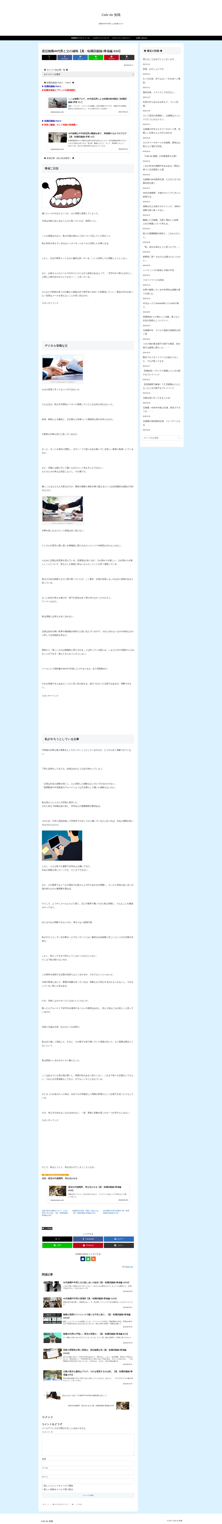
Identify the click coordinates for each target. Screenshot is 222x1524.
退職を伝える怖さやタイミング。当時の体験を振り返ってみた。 (161, 208)
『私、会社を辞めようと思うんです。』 (161, 247)
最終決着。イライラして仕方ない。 (159, 92)
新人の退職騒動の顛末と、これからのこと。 (161, 235)
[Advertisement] (88, 321)
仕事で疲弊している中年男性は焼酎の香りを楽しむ (161, 292)
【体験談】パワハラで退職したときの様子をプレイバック (161, 373)
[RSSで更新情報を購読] (93, 1259)
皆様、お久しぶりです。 (154, 69)
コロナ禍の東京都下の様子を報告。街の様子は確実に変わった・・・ (161, 346)
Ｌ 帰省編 (48, 1228)
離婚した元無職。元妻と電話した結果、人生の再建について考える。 (161, 222)
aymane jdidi (61, 382)
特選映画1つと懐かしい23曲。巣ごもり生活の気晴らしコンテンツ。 (161, 319)
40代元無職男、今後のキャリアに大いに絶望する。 (162, 195)
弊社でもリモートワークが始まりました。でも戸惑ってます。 (160, 359)
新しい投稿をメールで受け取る (58, 1489)
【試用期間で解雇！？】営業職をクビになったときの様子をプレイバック (161, 386)
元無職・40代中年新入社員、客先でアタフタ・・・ (162, 410)
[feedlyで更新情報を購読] (88, 1259)
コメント (47, 1432)
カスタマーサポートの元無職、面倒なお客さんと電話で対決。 (161, 144)
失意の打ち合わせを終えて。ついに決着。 (160, 104)
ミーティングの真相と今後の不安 (158, 270)
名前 (44, 1459)
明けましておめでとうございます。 (159, 59)
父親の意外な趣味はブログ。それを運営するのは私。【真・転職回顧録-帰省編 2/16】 (55, 1213)
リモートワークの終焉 (153, 280)
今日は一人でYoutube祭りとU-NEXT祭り (161, 305)
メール (45, 1468)
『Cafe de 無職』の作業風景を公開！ (160, 156)
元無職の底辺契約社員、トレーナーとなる (161, 423)
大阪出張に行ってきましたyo (156, 398)
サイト (45, 1477)
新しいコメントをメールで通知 (58, 1486)
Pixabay (71, 382)
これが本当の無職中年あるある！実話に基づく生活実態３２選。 (161, 168)
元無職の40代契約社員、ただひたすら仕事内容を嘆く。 (162, 181)
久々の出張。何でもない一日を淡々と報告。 (161, 81)
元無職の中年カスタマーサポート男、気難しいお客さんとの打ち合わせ (161, 131)
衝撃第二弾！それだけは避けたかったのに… (161, 259)
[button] (127, 57)
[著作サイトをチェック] (82, 1259)
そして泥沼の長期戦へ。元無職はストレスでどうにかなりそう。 (161, 117)
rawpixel (60, 523)
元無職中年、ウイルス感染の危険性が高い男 (161, 332)
